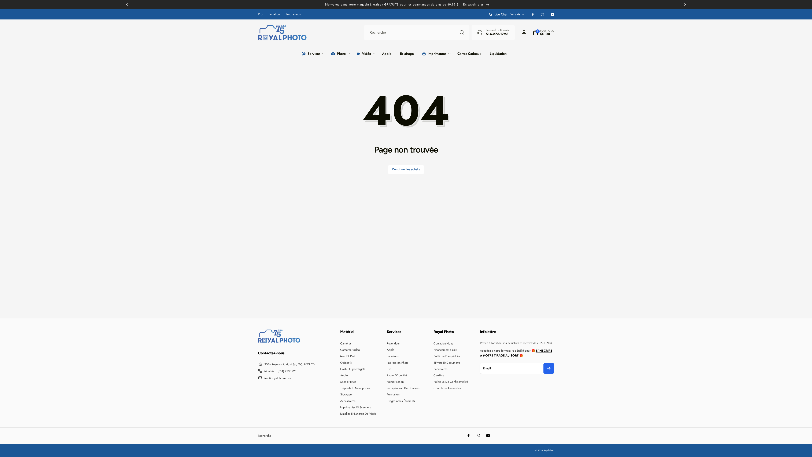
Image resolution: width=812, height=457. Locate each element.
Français (515, 14)
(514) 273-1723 (287, 371)
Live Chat (501, 14)
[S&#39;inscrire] (548, 368)
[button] (543, 32)
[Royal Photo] (279, 341)
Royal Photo (549, 450)
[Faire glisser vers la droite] (684, 4)
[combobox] (416, 32)
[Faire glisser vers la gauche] (127, 4)
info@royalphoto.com (277, 378)
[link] (260, 14)
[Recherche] (462, 32)
